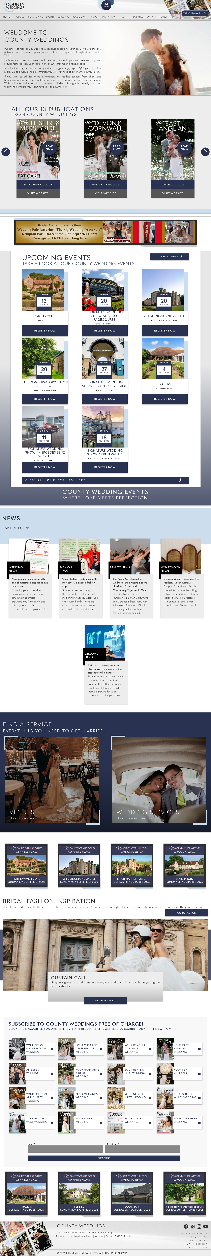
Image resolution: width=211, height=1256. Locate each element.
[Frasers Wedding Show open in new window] (26, 1193)
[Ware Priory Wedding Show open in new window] (184, 866)
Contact (150, 17)
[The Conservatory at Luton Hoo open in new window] (184, 1193)
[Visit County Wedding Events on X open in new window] (192, 1228)
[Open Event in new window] (45, 290)
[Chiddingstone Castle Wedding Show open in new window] (79, 866)
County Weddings (81, 1226)
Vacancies (198, 1241)
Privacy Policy (194, 1244)
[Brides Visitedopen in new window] (105, 232)
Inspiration (109, 17)
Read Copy (78, 17)
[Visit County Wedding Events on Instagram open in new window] (198, 1228)
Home (6, 17)
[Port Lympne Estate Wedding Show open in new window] (26, 866)
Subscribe (63, 17)
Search (163, 17)
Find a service (35, 17)
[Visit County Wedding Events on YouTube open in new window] (205, 1228)
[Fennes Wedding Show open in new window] (79, 1193)
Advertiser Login (192, 1234)
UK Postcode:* (112, 1144)
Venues (20, 17)
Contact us (197, 1248)
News (94, 17)
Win (124, 17)
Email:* (31, 1144)
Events (50, 17)
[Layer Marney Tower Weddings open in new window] (132, 866)
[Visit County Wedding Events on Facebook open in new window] (185, 1228)
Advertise (137, 17)
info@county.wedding (100, 1233)
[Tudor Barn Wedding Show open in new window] (132, 1193)
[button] (5, 151)
